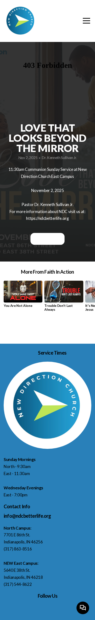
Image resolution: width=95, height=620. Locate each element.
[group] (23, 296)
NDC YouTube (47, 238)
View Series (47, 328)
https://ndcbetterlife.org (47, 218)
